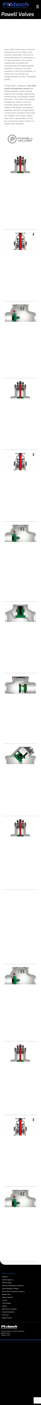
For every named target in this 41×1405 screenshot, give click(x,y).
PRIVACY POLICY (5, 1333)
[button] (37, 6)
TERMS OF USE (5, 1335)
